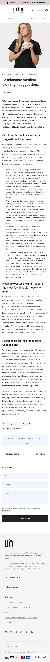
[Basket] (46, 10)
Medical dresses (19, 232)
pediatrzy (14, 424)
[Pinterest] (21, 632)
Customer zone (12, 577)
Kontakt (8, 623)
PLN (16, 646)
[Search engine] (33, 10)
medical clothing (15, 350)
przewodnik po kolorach (12, 428)
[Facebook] (11, 632)
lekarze (6, 424)
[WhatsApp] (31, 632)
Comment (25, 519)
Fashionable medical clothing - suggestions (31, 19)
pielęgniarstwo (26, 424)
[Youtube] (16, 632)
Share (8, 93)
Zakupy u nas (11, 587)
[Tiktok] (26, 632)
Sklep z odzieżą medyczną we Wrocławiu (21, 618)
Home (5, 19)
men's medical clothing (17, 297)
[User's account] (37, 10)
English (7, 646)
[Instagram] (6, 632)
